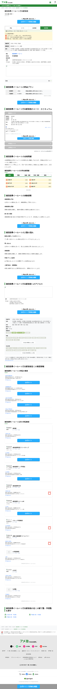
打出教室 (7, 452)
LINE (20, 646)
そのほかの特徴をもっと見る (28, 342)
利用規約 (7, 657)
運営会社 (40, 657)
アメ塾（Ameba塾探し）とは (13, 650)
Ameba (23, 674)
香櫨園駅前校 (8, 386)
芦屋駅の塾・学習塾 (36, 614)
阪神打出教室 (8, 541)
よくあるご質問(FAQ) (28, 659)
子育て (36, 646)
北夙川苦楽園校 (8, 398)
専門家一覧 (50, 650)
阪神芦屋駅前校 (8, 375)
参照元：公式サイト (48, 127)
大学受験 (28, 646)
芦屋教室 (7, 594)
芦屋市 (10, 7)
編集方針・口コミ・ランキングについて (30, 650)
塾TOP (3, 7)
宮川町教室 (7, 525)
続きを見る (28, 190)
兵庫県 (6, 7)
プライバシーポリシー (16, 657)
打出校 (6, 506)
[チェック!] (50, 493)
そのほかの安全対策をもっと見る (28, 352)
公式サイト (28, 382)
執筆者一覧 (43, 650)
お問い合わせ (47, 657)
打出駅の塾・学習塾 (11, 614)
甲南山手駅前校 (8, 409)
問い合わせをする (9, 360)
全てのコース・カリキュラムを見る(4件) (42, 151)
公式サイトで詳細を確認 (28, 22)
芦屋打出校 (7, 433)
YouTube (45, 646)
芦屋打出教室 (8, 575)
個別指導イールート (17, 53)
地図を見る (9, 379)
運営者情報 (28, 654)
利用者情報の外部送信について (29, 657)
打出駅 (13, 7)
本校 (6, 556)
